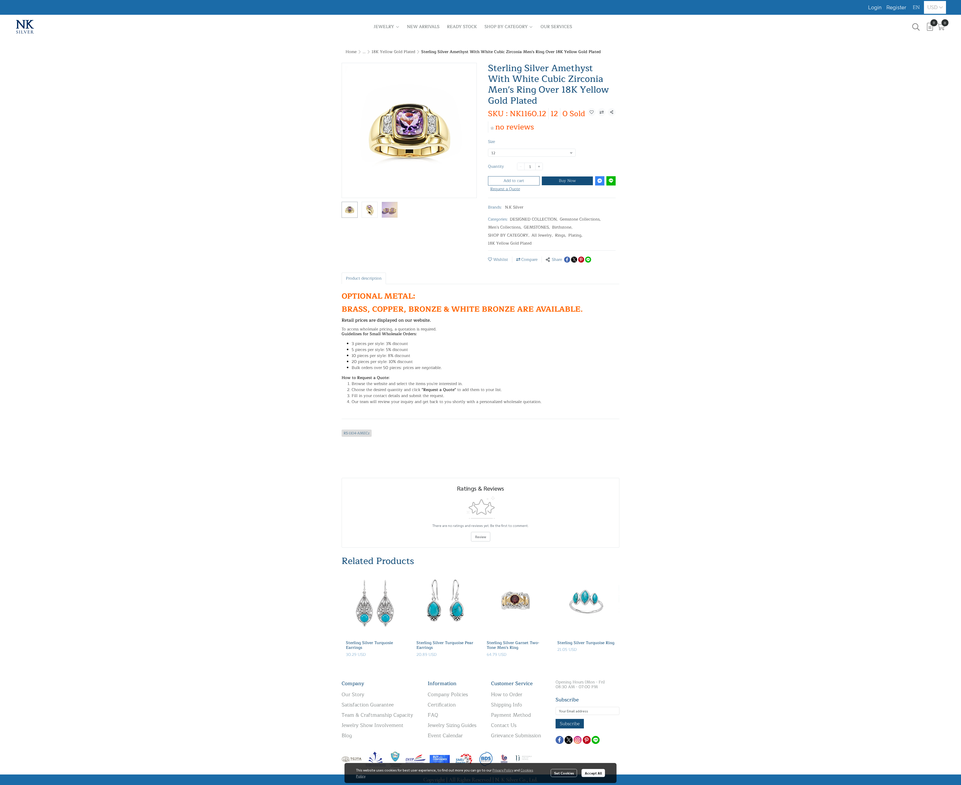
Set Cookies (564, 773)
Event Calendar (445, 735)
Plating (575, 235)
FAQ (433, 715)
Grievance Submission (516, 735)
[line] (596, 740)
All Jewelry (542, 235)
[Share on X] (574, 260)
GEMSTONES (537, 227)
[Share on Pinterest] (581, 260)
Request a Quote (505, 189)
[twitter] (569, 740)
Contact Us (504, 725)
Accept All (593, 773)
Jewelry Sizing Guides (452, 725)
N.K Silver (514, 207)
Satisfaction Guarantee (368, 705)
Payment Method (511, 715)
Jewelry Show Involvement (372, 725)
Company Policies (448, 694)
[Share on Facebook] (567, 260)
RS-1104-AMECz (357, 433)
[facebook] (560, 740)
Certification (442, 705)
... (364, 52)
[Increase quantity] (539, 166)
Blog (347, 735)
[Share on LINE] (588, 260)
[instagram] (578, 740)
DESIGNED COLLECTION (534, 219)
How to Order (506, 694)
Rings (560, 235)
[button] (916, 7)
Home (351, 52)
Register (896, 8)
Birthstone (562, 227)
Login (874, 8)
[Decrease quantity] (520, 166)
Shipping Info (506, 705)
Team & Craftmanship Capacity (377, 715)
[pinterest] (587, 740)
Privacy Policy (503, 770)
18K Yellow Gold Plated (393, 52)
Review (480, 536)
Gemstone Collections (580, 219)
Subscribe (570, 723)
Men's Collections (505, 227)
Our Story (353, 694)
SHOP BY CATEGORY (509, 235)
